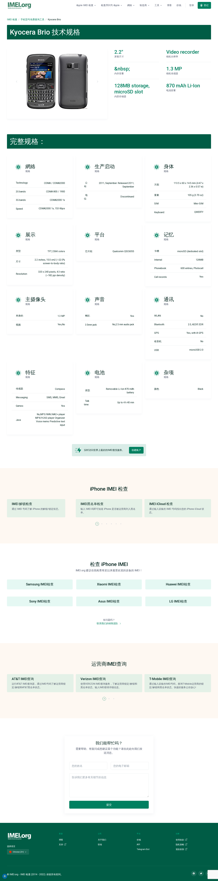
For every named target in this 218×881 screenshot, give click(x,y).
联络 (100, 844)
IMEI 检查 (12, 19)
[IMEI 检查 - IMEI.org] (19, 5)
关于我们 (102, 840)
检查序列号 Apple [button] (110, 5)
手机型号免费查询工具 (32, 19)
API (138, 844)
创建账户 (136, 450)
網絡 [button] (129, 5)
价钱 (178, 5)
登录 (191, 5)
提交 (109, 804)
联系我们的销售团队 (108, 623)
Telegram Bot (143, 849)
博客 (169, 5)
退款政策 (180, 849)
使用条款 (180, 840)
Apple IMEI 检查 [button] (84, 5)
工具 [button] (157, 5)
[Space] (19, 835)
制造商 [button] (143, 5)
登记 (206, 5)
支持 (61, 844)
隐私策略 (180, 844)
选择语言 (11, 846)
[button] (97, 524)
